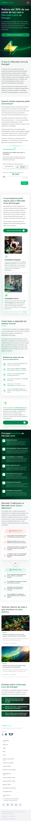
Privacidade (4, 816)
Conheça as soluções (8, 763)
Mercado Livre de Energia (9, 769)
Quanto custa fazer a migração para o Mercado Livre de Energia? (16, 707)
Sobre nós (5, 744)
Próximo (24, 183)
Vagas (4, 748)
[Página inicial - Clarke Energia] (7, 2)
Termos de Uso (12, 816)
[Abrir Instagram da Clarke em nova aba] (3, 804)
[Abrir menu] (28, 2)
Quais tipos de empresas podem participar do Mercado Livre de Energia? (14, 700)
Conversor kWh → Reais (9, 777)
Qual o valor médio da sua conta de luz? (13, 172)
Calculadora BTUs (7, 791)
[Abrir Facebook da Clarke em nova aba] (12, 804)
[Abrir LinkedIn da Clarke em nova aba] (7, 804)
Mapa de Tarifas (7, 784)
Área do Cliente (7, 766)
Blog (4, 751)
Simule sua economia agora (14, 35)
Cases (4, 755)
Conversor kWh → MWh (9, 781)
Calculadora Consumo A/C (9, 788)
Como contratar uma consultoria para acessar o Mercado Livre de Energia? (16, 713)
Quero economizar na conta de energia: (13, 164)
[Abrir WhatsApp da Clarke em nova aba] (20, 804)
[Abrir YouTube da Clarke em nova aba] (16, 804)
